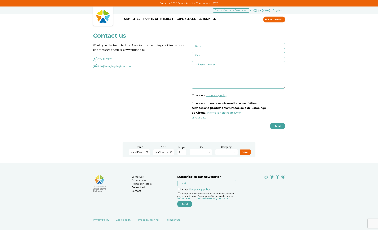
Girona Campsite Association (231, 10)
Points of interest (158, 19)
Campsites (132, 19)
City (200, 147)
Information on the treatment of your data (202, 198)
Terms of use (173, 219)
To (163, 147)
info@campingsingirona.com (115, 66)
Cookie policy (123, 219)
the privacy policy (216, 95)
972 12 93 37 (105, 59)
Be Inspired (207, 19)
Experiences (186, 19)
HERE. (215, 3)
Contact (136, 191)
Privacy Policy (101, 219)
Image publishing (148, 219)
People (182, 147)
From (139, 147)
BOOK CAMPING (274, 19)
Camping (226, 147)
